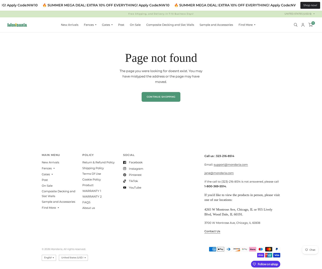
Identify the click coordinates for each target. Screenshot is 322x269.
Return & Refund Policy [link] (98, 162)
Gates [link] (106, 25)
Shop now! (310, 5)
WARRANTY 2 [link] (92, 196)
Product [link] (88, 185)
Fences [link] (89, 25)
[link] (17, 25)
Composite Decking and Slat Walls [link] (170, 25)
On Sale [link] (135, 25)
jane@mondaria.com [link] (219, 173)
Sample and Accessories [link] (216, 25)
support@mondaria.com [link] (231, 164)
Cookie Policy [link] (91, 179)
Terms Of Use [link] (91, 173)
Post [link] (121, 25)
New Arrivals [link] (69, 25)
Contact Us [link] (212, 231)
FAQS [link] (86, 202)
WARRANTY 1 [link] (91, 191)
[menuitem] (69, 25)
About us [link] (88, 208)
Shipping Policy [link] (93, 168)
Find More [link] (246, 25)
